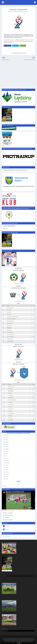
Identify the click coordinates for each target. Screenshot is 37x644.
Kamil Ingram (6, 444)
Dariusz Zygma (6, 439)
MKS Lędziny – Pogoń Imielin (7, 512)
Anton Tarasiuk (6, 476)
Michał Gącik (5, 458)
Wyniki (18, 484)
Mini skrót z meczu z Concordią (8, 510)
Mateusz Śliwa (6, 451)
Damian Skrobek (6, 474)
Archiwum (4, 486)
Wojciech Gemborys (7, 460)
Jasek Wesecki (6, 437)
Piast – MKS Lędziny (6, 517)
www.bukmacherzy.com (7, 536)
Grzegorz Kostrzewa (7, 462)
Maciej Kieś (5, 455)
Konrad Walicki (6, 469)
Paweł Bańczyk (6, 453)
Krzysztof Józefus (6, 446)
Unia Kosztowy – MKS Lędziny (8, 519)
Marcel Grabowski (6, 435)
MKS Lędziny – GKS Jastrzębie (8, 515)
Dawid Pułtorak (6, 467)
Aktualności (21, 11)
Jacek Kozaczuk (6, 465)
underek (11, 11)
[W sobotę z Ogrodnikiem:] (18, 23)
